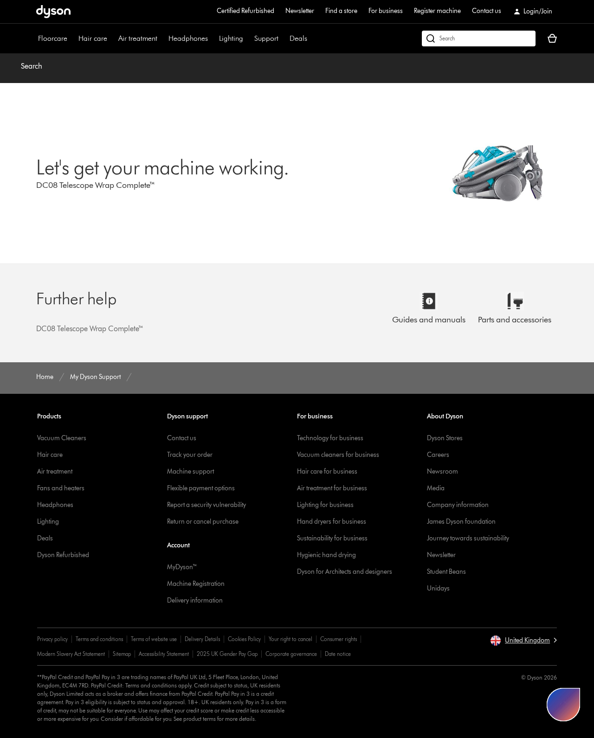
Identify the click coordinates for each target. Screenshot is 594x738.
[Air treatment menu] (162, 38)
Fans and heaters (60, 488)
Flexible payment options (201, 488)
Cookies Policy (244, 638)
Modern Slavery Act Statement (71, 653)
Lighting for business (325, 505)
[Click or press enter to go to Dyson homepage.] (53, 11)
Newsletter (299, 11)
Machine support (190, 471)
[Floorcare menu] (72, 38)
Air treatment (137, 38)
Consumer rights (338, 638)
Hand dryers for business (331, 522)
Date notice (338, 653)
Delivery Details (202, 638)
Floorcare (52, 38)
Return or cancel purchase (203, 522)
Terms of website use (154, 638)
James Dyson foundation (461, 522)
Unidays (438, 588)
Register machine (437, 11)
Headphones (188, 38)
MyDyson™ (182, 567)
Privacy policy (52, 638)
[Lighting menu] (247, 38)
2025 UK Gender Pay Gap (227, 653)
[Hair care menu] (111, 38)
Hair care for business (327, 471)
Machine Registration (196, 584)
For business (385, 11)
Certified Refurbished (245, 11)
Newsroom (442, 471)
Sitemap (122, 653)
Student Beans (446, 572)
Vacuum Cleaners (61, 438)
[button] (523, 640)
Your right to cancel (290, 638)
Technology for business (330, 438)
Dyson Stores (445, 438)
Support (266, 38)
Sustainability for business (332, 538)
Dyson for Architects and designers (344, 572)
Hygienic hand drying (326, 555)
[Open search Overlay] (479, 38)
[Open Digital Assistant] (563, 704)
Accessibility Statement (164, 653)
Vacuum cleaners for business (338, 455)
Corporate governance (291, 653)
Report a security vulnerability (206, 505)
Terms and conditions (99, 638)
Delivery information (195, 600)
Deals (298, 38)
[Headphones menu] (212, 38)
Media (436, 488)
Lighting (231, 38)
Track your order (190, 455)
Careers (438, 455)
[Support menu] (283, 38)
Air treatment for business (332, 488)
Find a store (341, 11)
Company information (458, 505)
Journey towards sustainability (468, 538)
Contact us (486, 11)
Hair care (92, 38)
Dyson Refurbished (63, 555)
